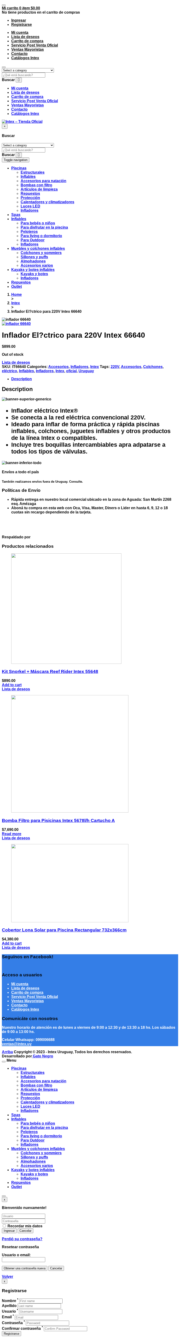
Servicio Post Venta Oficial (34, 45)
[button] (21, 8)
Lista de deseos (25, 37)
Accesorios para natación (43, 1081)
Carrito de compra (27, 41)
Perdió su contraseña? (22, 1239)
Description (21, 379)
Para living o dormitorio (41, 1136)
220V (115, 367)
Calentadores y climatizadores (47, 1102)
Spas (15, 1115)
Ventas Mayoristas (27, 49)
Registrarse (11, 1333)
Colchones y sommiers (41, 1153)
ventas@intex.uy (17, 1044)
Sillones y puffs (34, 1157)
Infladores (79, 367)
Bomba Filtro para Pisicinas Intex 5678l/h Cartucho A (58, 820)
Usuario (9, 1311)
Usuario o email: (16, 1255)
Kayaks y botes (34, 1174)
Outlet (16, 1187)
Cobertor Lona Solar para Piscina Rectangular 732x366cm (64, 929)
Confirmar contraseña (21, 1328)
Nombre (9, 1301)
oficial (71, 371)
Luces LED (30, 1106)
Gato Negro (42, 1056)
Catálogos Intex (25, 58)
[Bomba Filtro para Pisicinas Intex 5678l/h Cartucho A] (69, 811)
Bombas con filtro (36, 1085)
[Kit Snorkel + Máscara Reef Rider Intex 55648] (66, 663)
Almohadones (33, 1161)
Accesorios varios (37, 1166)
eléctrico (9, 371)
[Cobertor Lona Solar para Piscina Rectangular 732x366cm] (69, 921)
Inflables (26, 371)
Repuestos (30, 1094)
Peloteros (29, 1132)
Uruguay (86, 371)
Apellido (9, 1306)
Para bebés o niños (38, 1123)
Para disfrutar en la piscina (44, 1128)
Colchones (153, 367)
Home (16, 295)
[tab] (94, 379)
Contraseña (12, 1323)
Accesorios (58, 367)
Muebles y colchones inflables (38, 1149)
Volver (7, 1277)
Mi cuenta (19, 33)
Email (7, 1317)
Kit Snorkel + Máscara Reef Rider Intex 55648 (50, 671)
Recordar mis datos (24, 1226)
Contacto (19, 54)
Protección (30, 1098)
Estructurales (33, 1073)
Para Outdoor (33, 1140)
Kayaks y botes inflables (33, 1170)
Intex (15, 303)
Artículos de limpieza (39, 1090)
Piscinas (18, 1068)
